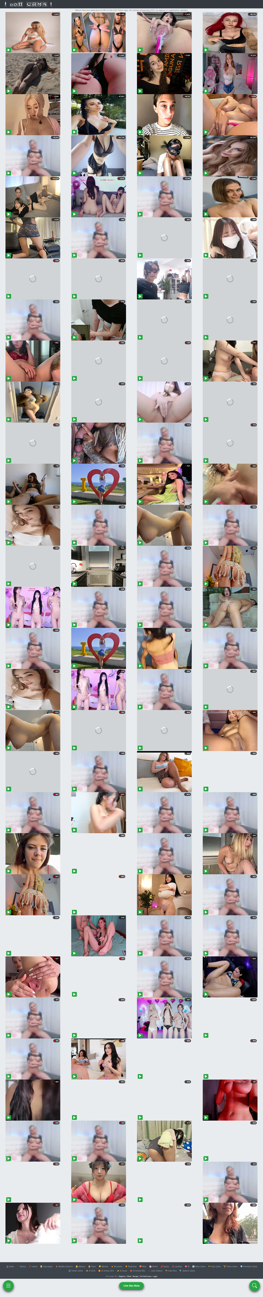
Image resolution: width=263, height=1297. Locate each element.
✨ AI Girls (90, 1270)
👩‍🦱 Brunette (116, 1266)
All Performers (145, 1276)
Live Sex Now (132, 1285)
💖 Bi (187, 1266)
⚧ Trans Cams (230, 1266)
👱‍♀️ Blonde (103, 1266)
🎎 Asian (10, 1266)
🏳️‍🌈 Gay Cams (214, 1266)
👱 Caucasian (46, 1266)
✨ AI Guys (122, 1270)
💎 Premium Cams (248, 1266)
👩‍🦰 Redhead (131, 1266)
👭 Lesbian (177, 1266)
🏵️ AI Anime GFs (106, 1270)
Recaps (136, 1276)
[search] (254, 1285)
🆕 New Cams (198, 1266)
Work (129, 1276)
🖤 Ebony (21, 1266)
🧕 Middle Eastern (64, 1266)
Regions (122, 1276)
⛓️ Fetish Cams (75, 1270)
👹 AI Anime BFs (137, 1270)
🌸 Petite (153, 1266)
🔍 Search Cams (187, 1270)
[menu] (8, 1285)
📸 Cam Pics (171, 1270)
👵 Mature (80, 1266)
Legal (155, 1276)
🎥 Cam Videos (155, 1270)
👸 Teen (92, 1266)
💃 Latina (33, 1266)
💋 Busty (165, 1266)
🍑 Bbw (142, 1266)
